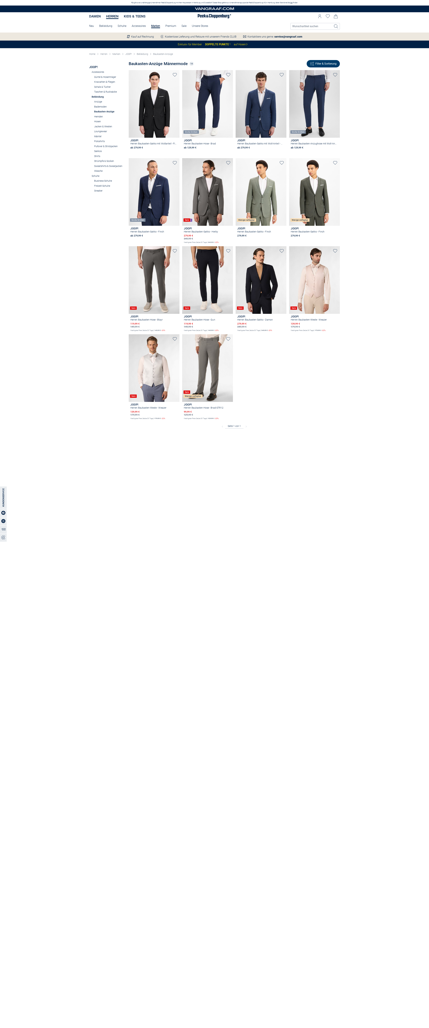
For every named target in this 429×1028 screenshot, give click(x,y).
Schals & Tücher (102, 87)
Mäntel (97, 136)
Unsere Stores (200, 26)
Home (92, 54)
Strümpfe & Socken (104, 161)
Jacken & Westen (103, 126)
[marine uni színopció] (185, 152)
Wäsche (98, 171)
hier (291, 3)
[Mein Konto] (320, 16)
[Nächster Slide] (176, 101)
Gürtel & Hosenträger (105, 77)
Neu (91, 26)
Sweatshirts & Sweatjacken (108, 166)
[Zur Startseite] (214, 9)
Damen (95, 16)
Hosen (97, 121)
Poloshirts (99, 141)
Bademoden (100, 106)
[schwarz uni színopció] (132, 152)
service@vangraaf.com (288, 36)
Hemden (98, 116)
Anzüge (98, 101)
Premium (170, 26)
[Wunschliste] (328, 16)
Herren (112, 16)
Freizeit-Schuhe (102, 185)
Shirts (97, 156)
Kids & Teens (134, 16)
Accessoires (139, 26)
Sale (184, 26)
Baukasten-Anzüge (163, 54)
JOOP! (128, 54)
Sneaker (98, 190)
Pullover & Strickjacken (106, 146)
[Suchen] (336, 26)
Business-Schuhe (103, 180)
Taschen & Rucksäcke (105, 91)
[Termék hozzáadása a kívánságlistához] (174, 75)
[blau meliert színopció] (239, 152)
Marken (155, 26)
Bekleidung (105, 26)
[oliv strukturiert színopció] (239, 240)
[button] (320, 16)
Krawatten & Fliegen (104, 82)
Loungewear (100, 131)
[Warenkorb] (336, 16)
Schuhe (122, 26)
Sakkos (98, 151)
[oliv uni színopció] (292, 240)
